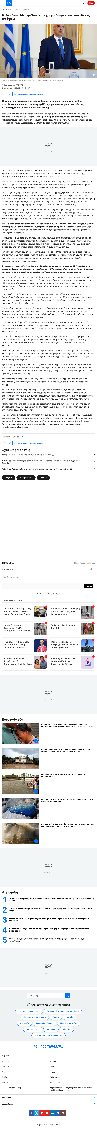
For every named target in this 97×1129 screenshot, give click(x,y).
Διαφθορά (50, 1029)
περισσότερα (7, 1104)
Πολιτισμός (54, 1077)
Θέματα (5, 1056)
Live (91, 3)
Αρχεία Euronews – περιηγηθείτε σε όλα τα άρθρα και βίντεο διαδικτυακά (71, 1089)
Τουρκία (8, 478)
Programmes (55, 1082)
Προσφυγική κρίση (68, 1023)
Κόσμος (17, 10)
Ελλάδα (26, 10)
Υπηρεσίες (6, 1098)
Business (5, 1067)
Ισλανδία (67, 1029)
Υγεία (52, 1072)
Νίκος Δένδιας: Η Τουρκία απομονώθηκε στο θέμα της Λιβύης (28, 455)
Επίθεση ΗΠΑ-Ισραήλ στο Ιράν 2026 (63, 1011)
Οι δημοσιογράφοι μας (11, 1088)
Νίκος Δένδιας (26, 478)
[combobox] (48, 995)
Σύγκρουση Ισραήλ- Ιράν (29, 1011)
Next (4, 1072)
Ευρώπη (5, 1061)
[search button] (67, 995)
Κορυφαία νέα (12, 719)
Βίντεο (5, 1082)
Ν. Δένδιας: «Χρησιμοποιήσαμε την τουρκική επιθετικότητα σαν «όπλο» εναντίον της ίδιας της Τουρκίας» (41, 462)
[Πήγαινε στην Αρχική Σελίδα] (9, 3)
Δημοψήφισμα (32, 1029)
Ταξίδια (5, 1077)
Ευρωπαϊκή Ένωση (44, 1023)
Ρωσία (56, 1017)
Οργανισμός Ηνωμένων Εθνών (48, 1035)
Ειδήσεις (9, 10)
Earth (52, 1067)
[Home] (3, 10)
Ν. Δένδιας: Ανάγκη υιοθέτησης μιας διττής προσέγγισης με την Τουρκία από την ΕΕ (37, 469)
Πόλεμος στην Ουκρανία (35, 1017)
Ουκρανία (24, 1023)
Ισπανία (69, 1017)
